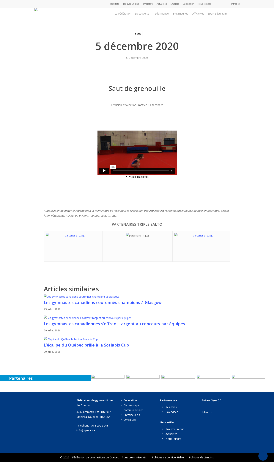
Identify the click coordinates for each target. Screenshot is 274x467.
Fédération (130, 400)
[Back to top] (137, 464)
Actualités (171, 434)
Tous (138, 33)
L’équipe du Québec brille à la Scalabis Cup (86, 345)
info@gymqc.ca (85, 430)
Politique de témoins (201, 457)
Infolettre (207, 412)
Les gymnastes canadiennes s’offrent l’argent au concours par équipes (114, 323)
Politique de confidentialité (168, 457)
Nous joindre (173, 439)
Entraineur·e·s (132, 415)
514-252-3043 (99, 425)
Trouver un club (175, 429)
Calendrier (172, 412)
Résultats (171, 407)
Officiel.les (130, 419)
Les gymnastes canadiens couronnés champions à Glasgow (103, 302)
